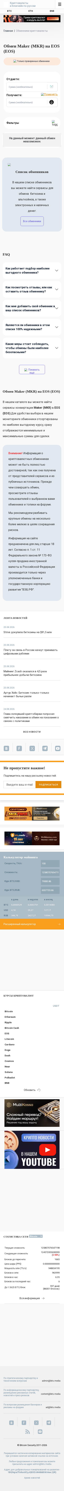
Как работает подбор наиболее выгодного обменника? (28, 270)
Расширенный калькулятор (20, 924)
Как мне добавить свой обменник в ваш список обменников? (30, 308)
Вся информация (30, 1298)
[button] (52, 86)
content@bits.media (50, 1394)
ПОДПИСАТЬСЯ (48, 784)
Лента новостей (15, 618)
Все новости (32, 731)
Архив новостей (32, 1478)
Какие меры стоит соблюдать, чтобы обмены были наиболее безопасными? (27, 348)
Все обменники (32, 221)
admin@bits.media (51, 1381)
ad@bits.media (53, 1407)
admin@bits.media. (42, 1464)
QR (53, 1472)
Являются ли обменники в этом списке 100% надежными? (28, 327)
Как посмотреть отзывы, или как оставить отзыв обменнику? (29, 289)
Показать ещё (34, 371)
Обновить (30, 1090)
